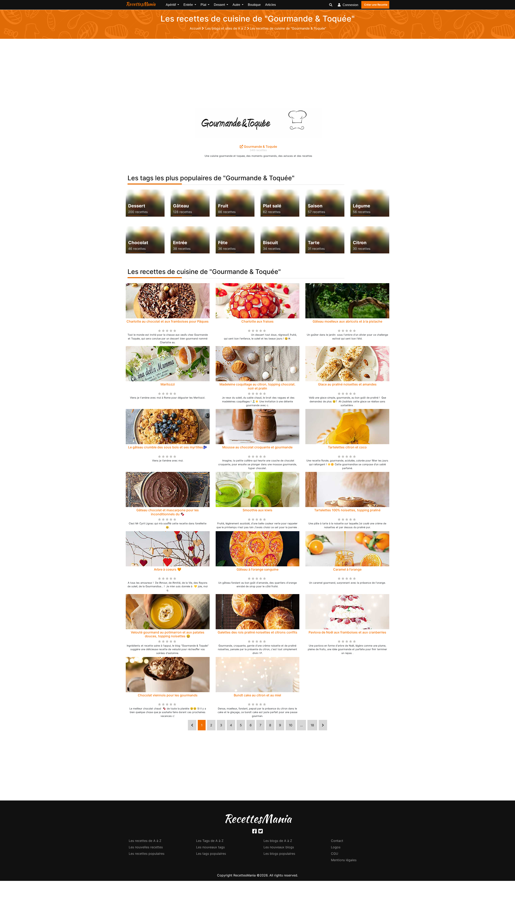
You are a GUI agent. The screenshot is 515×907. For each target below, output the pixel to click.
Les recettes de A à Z (145, 841)
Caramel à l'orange (347, 569)
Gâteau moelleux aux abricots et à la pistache (347, 321)
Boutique (254, 4)
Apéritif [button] (171, 4)
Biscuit (270, 242)
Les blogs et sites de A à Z (226, 28)
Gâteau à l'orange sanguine (257, 569)
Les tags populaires (211, 854)
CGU (334, 854)
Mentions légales (343, 860)
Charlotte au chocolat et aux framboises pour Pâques (168, 321)
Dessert (136, 205)
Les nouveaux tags (210, 847)
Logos (335, 847)
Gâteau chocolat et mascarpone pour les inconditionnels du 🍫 (167, 512)
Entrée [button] (188, 4)
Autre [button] (237, 4)
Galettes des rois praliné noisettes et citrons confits (257, 632)
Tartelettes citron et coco (347, 447)
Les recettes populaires (146, 854)
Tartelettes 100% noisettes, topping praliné (347, 510)
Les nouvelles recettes (146, 847)
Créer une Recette (375, 4)
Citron (360, 242)
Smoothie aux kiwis (257, 510)
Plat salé (272, 205)
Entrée (180, 242)
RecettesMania (141, 4)
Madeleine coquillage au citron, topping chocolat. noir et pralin (257, 386)
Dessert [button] (220, 4)
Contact (337, 841)
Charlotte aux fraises (257, 321)
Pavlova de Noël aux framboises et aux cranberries (347, 632)
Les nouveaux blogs (279, 847)
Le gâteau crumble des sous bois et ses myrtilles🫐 (167, 447)
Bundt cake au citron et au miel (257, 695)
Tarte (313, 242)
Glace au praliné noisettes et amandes (347, 384)
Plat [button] (204, 4)
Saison (315, 205)
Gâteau (181, 205)
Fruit (223, 205)
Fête (223, 242)
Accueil (196, 28)
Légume (361, 205)
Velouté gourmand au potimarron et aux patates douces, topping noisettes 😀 (167, 634)
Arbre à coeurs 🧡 (167, 569)
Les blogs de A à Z (278, 841)
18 (312, 725)
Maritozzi (168, 384)
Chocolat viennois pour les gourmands (168, 695)
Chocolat (138, 242)
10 (290, 725)
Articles (270, 4)
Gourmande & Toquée (260, 147)
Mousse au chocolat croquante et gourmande (257, 447)
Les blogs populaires (279, 854)
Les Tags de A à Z (210, 841)
